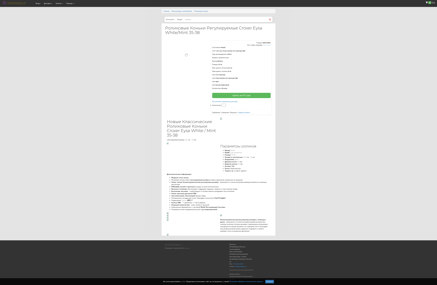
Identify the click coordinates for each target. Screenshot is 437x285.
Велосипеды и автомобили (182, 11)
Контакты (232, 244)
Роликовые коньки (201, 11)
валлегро (16, 3)
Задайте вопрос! (244, 112)
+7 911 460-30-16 (237, 264)
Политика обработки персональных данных (241, 278)
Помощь (69, 3)
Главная (166, 11)
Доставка (47, 3)
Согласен (270, 281)
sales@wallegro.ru (240, 266)
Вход (37, 3)
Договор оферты (234, 274)
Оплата (59, 3)
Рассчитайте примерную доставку (225, 101)
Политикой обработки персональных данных (246, 281)
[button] (204, 42)
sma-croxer (267, 45)
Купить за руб (241, 95)
